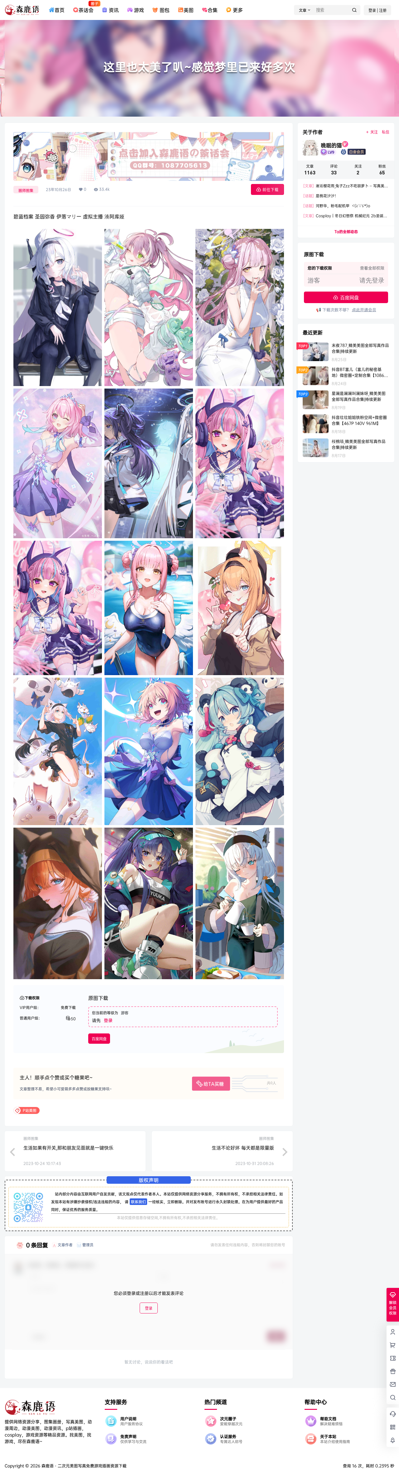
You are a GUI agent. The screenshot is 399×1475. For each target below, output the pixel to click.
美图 (189, 10)
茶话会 (86, 7)
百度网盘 (99, 1039)
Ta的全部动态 (346, 231)
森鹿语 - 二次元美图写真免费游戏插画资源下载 (83, 1465)
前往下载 (270, 189)
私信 (385, 132)
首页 (60, 10)
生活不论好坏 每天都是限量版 (243, 1147)
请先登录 (371, 280)
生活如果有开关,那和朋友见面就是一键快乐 (68, 1147)
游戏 (139, 10)
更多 (238, 10)
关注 (374, 132)
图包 (164, 10)
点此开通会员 (364, 309)
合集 (213, 10)
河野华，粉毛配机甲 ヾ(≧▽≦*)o (336, 205)
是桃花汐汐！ (320, 195)
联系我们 (138, 1201)
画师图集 (25, 190)
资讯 (114, 10)
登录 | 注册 (377, 10)
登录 (108, 1020)
